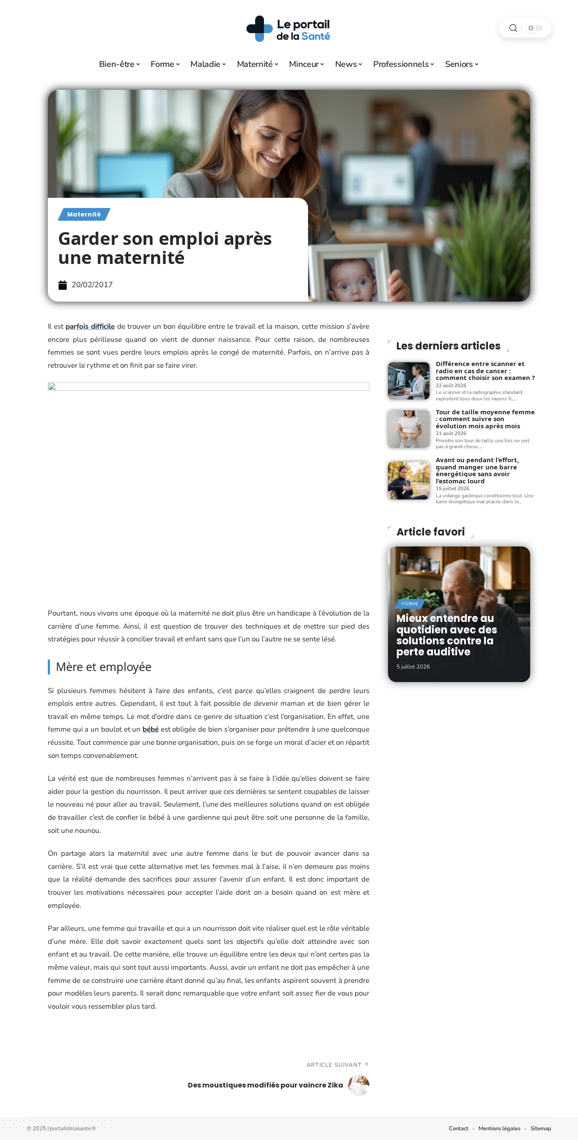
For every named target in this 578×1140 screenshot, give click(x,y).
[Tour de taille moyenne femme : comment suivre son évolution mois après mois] (408, 429)
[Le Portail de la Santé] (289, 28)
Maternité (84, 214)
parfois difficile (90, 326)
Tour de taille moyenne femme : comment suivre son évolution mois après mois (485, 419)
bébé (151, 729)
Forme (410, 604)
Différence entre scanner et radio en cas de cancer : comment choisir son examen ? (485, 370)
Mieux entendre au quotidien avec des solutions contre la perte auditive (446, 635)
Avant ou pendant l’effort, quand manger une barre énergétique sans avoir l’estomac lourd (477, 470)
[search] (513, 28)
